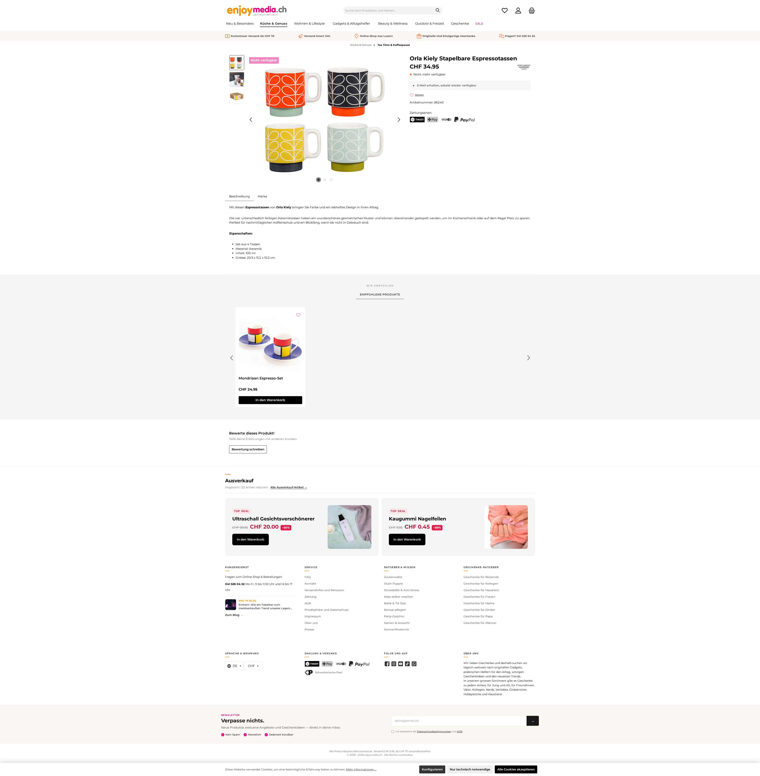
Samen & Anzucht (397, 622)
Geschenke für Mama (479, 603)
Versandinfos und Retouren (324, 590)
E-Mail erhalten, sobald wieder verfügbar (446, 85)
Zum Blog (232, 615)
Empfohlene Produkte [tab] (380, 294)
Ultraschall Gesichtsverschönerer (273, 519)
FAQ (308, 577)
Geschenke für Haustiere (481, 590)
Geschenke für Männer (480, 622)
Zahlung (311, 596)
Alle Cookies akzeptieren (516, 769)
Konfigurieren (432, 769)
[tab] (239, 196)
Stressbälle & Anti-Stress (401, 590)
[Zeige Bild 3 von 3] (331, 179)
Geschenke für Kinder (479, 609)
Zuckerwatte (393, 577)
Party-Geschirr (394, 616)
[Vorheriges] (251, 119)
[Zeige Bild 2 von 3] (324, 179)
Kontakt (310, 583)
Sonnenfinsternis (396, 629)
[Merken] (298, 315)
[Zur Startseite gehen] (257, 10)
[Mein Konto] (518, 11)
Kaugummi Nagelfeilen (417, 519)
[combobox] (388, 10)
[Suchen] (437, 10)
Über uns (311, 622)
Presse (309, 629)
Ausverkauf (239, 481)
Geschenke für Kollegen (481, 583)
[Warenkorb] (530, 11)
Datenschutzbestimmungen (434, 731)
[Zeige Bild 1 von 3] (318, 179)
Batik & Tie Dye (395, 603)
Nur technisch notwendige (470, 769)
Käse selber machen (398, 596)
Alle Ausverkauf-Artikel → (288, 487)
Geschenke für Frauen (479, 596)
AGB (308, 603)
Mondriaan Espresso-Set (261, 378)
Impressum (313, 616)
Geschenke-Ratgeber (481, 567)
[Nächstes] (399, 119)
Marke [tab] (262, 196)
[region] (315, 119)
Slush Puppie (393, 583)
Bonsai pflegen (395, 609)
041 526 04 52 (235, 584)
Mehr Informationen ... (361, 769)
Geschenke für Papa (478, 616)
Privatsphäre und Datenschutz (327, 609)
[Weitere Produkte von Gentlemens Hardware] (524, 67)
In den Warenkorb (250, 539)
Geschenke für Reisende (481, 577)
